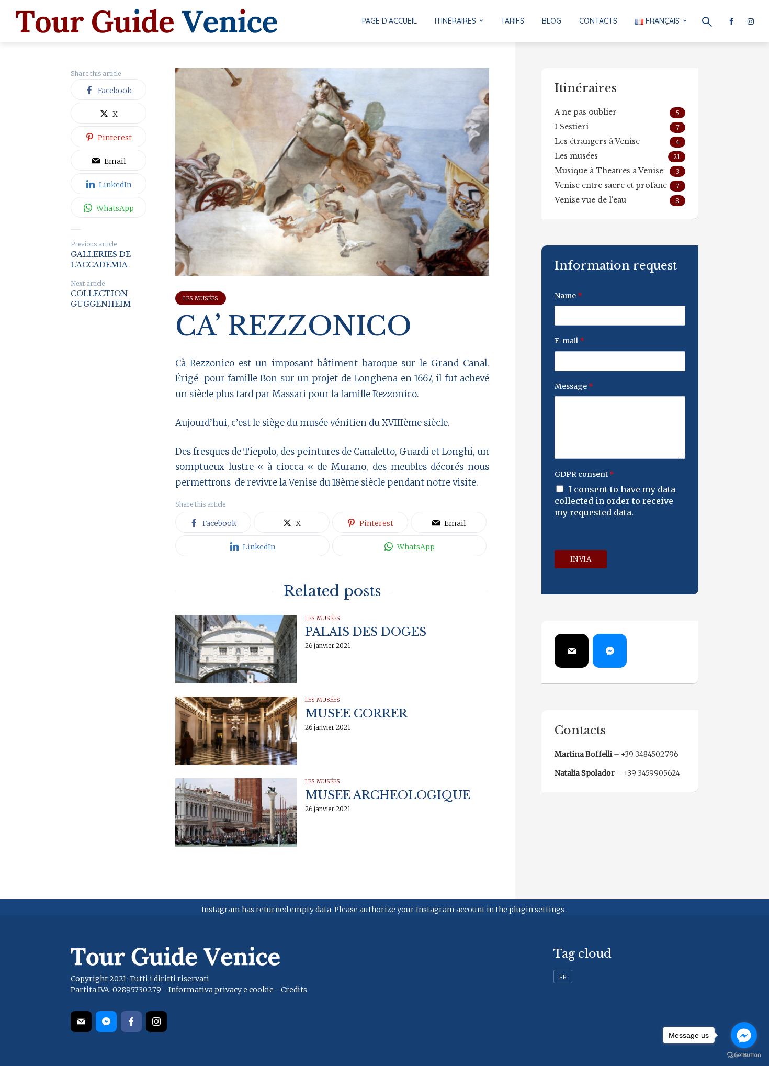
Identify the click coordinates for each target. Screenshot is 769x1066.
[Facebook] (131, 1021)
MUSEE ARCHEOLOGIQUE (387, 795)
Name (568, 295)
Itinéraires (455, 21)
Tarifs (512, 21)
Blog (551, 21)
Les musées (200, 298)
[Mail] (572, 651)
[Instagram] (156, 1021)
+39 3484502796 (649, 754)
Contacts (598, 21)
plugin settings (537, 909)
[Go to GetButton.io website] (744, 1055)
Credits (294, 989)
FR (563, 977)
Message (574, 386)
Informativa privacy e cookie (221, 989)
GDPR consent (584, 474)
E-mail (569, 340)
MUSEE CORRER (356, 713)
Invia (581, 559)
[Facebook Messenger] (610, 651)
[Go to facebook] (744, 1035)
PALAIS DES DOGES (365, 632)
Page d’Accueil (389, 21)
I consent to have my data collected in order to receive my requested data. (615, 501)
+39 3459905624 (652, 773)
